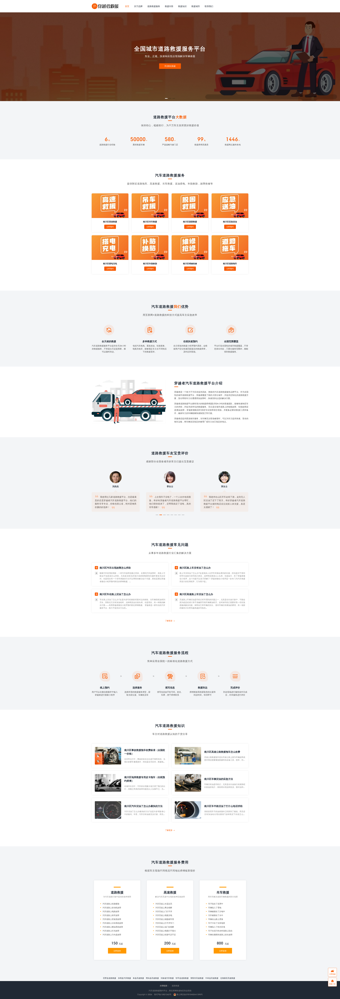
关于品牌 (138, 6)
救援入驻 (332, 982)
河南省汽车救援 (167, 978)
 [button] (335, 56)
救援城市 (195, 6)
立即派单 (117, 951)
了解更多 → (170, 621)
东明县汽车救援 (124, 978)
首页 (127, 6)
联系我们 (209, 6)
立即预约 (110, 227)
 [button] (4, 56)
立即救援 (332, 972)
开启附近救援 (170, 66)
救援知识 (182, 6)
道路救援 (175, 986)
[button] (166, 98)
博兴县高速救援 (152, 978)
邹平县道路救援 (182, 978)
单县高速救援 (138, 978)
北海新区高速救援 (227, 978)
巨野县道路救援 (109, 978)
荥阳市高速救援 (196, 978)
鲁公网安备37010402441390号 (189, 994)
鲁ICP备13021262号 (162, 994)
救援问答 (169, 6)
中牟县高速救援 (211, 978)
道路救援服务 (153, 6)
